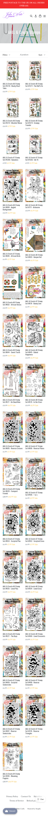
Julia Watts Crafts (18, 809)
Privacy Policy (12, 796)
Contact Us (26, 796)
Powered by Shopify (34, 809)
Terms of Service (16, 800)
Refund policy (33, 800)
